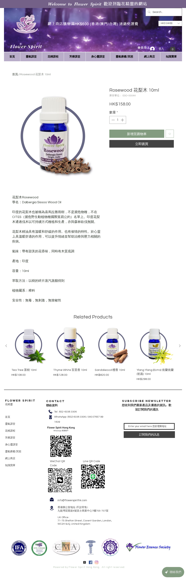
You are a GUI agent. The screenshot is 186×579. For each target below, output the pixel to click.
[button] (173, 47)
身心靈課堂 (11, 444)
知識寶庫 (10, 465)
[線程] (84, 562)
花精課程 (10, 430)
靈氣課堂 (10, 423)
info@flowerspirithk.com (72, 500)
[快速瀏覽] (30, 346)
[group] (93, 354)
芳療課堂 (10, 437)
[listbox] (170, 23)
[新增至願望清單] (170, 134)
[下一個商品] (180, 346)
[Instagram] (96, 562)
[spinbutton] (118, 120)
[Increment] (123, 120)
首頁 (15, 74)
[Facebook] (90, 562)
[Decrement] (113, 120)
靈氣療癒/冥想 (13, 451)
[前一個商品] (6, 346)
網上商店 (10, 458)
